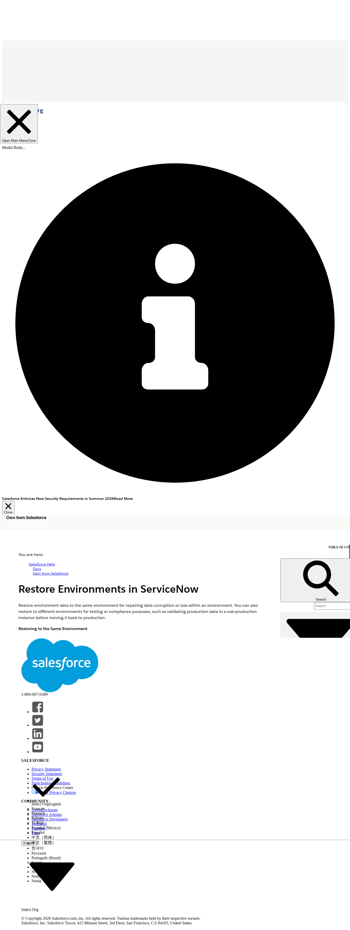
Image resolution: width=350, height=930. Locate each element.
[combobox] (52, 876)
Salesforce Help (42, 564)
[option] (46, 789)
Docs (37, 569)
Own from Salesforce (50, 573)
